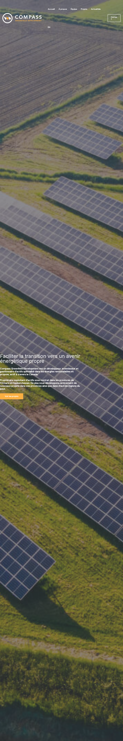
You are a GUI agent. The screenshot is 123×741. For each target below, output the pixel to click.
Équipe (74, 9)
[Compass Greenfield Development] (22, 18)
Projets (84, 9)
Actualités (96, 9)
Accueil (51, 9)
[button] (114, 18)
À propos (63, 9)
